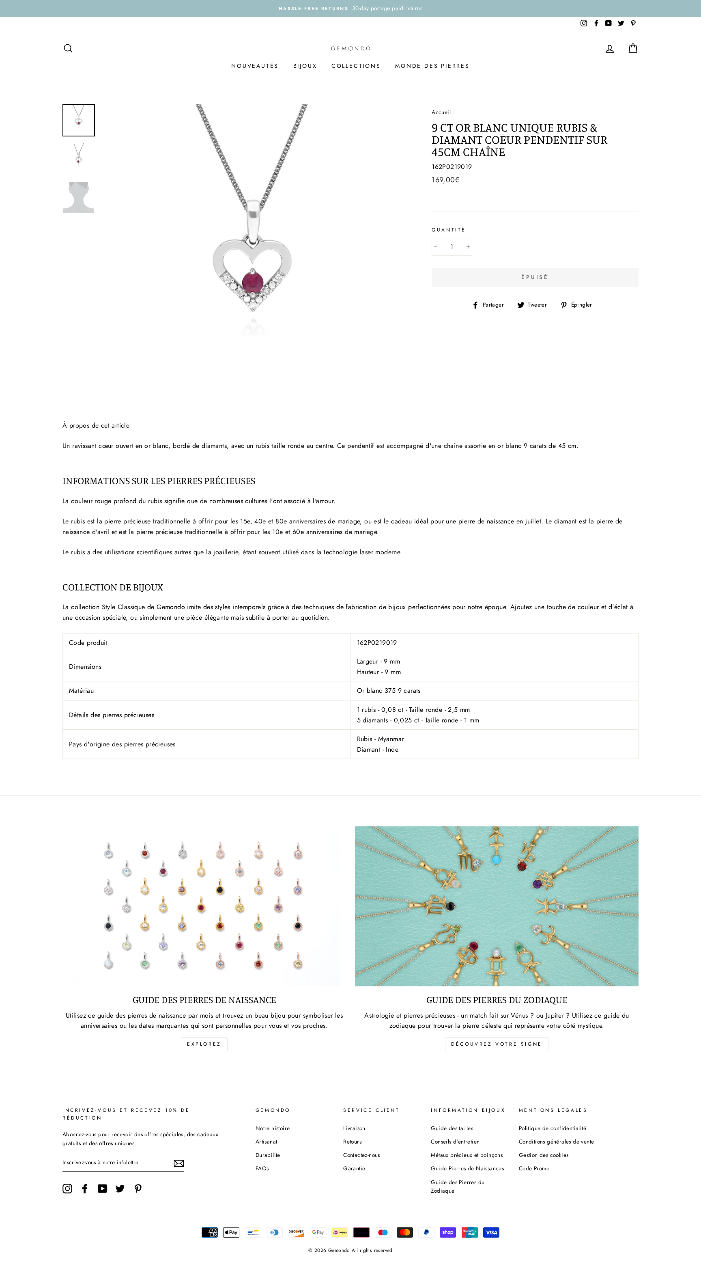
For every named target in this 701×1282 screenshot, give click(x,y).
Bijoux (305, 66)
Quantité (449, 229)
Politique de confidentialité (552, 1128)
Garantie (354, 1168)
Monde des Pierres (432, 66)
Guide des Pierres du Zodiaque (457, 1186)
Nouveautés (255, 66)
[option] (350, 8)
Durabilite (268, 1155)
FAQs (262, 1168)
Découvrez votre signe (496, 1044)
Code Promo (534, 1168)
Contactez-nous (361, 1155)
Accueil (441, 112)
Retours (352, 1141)
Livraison (354, 1128)
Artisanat (266, 1141)
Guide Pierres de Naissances (467, 1168)
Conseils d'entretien (455, 1141)
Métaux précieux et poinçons (467, 1155)
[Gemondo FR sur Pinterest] (138, 1188)
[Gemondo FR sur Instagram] (67, 1188)
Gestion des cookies (544, 1155)
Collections (356, 66)
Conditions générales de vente (556, 1141)
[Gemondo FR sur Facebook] (85, 1188)
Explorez (204, 1044)
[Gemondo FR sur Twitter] (120, 1188)
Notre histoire (273, 1128)
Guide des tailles (452, 1128)
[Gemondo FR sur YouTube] (103, 1188)
